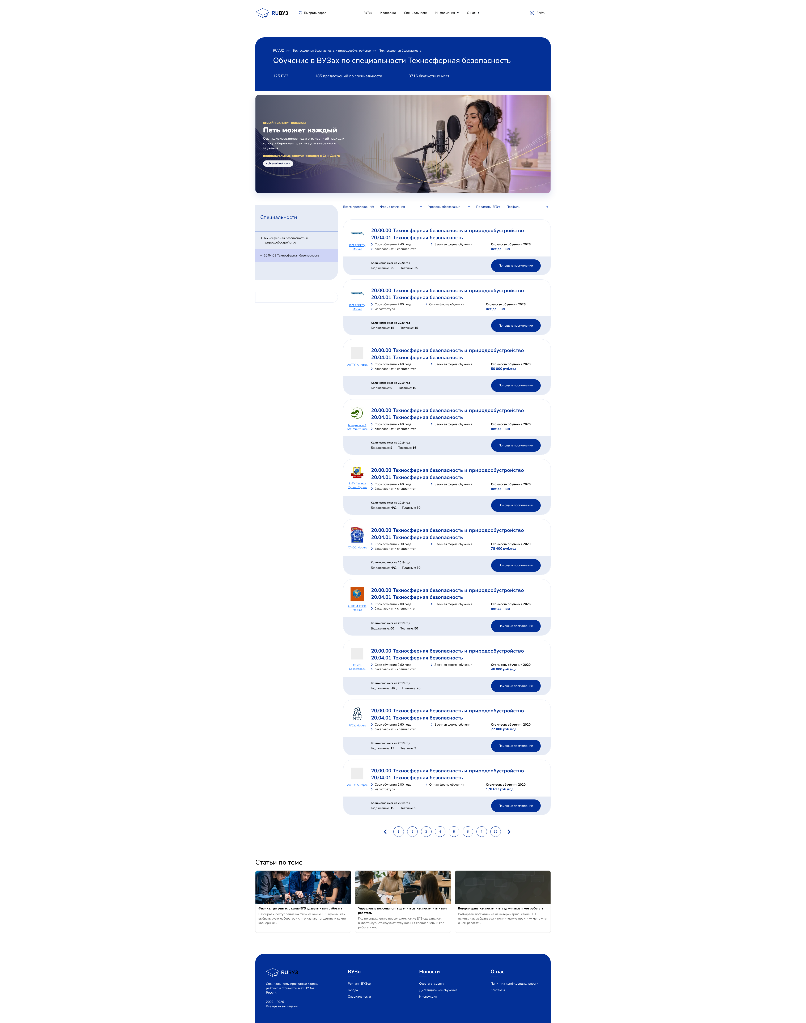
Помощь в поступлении (516, 265)
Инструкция (428, 996)
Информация (445, 13)
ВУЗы (368, 13)
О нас (471, 13)
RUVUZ (278, 50)
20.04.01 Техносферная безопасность (291, 255)
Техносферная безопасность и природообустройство (332, 50)
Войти (541, 13)
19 (495, 831)
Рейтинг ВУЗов (359, 983)
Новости (429, 971)
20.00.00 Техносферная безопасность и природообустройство (447, 230)
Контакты (498, 990)
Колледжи (388, 13)
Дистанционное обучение (438, 990)
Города (353, 990)
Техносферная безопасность (400, 50)
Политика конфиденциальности (514, 983)
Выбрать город (315, 13)
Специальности (415, 13)
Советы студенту (431, 983)
